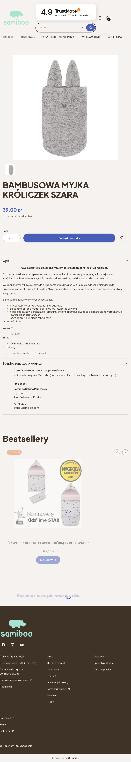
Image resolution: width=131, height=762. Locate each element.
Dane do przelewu (103, 669)
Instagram (6, 730)
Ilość (5, 230)
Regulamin (6, 686)
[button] (90, 27)
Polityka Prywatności (12, 656)
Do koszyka (48, 560)
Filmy (3, 724)
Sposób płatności (104, 662)
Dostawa (99, 656)
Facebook (6, 717)
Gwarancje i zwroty (57, 682)
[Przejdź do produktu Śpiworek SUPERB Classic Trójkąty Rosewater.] (48, 493)
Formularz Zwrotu (57, 688)
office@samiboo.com (26, 407)
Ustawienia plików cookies (15, 680)
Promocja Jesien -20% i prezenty (18, 662)
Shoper (25, 745)
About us (52, 695)
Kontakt (51, 675)
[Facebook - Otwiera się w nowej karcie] (3, 644)
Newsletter (53, 669)
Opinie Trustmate (56, 662)
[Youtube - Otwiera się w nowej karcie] (21, 644)
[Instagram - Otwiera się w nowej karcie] (12, 644)
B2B (49, 701)
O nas (50, 656)
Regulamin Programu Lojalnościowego (12, 671)
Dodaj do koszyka (69, 238)
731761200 (20, 403)
